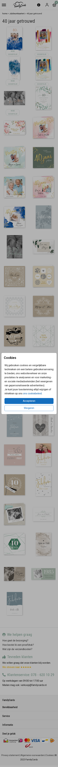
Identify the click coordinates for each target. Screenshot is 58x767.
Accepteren (29, 400)
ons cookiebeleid (32, 393)
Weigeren (29, 408)
